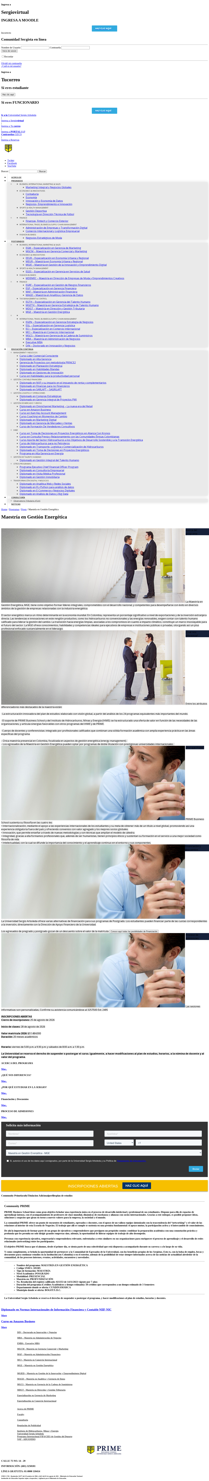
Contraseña (55, 47)
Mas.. (4, 1069)
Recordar (8, 56)
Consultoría (22, 1420)
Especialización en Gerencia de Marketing (36, 1395)
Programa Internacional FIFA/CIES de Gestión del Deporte (44, 1436)
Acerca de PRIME (25, 1409)
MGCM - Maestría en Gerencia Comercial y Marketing (42, 1349)
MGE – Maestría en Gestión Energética (35, 1365)
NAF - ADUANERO (26, 1439)
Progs (24, 509)
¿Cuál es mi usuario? (11, 66)
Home (4, 509)
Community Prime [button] (11, 1195)
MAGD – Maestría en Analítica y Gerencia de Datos (41, 1379)
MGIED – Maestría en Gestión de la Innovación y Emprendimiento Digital (51, 1373)
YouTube (11, 166)
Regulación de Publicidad (29, 1425)
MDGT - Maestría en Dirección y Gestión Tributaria (41, 1390)
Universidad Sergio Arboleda (30, 1434)
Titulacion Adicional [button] (38, 1195)
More (4, 1315)
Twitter (10, 160)
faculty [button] (24, 1195)
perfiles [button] (52, 1195)
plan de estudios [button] (64, 1195)
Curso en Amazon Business (18, 1321)
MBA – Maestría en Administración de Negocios (39, 1338)
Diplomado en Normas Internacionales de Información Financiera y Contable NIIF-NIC (56, 1309)
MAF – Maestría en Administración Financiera (38, 1354)
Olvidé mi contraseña (11, 63)
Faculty (20, 1414)
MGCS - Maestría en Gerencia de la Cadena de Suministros (44, 1384)
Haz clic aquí (136, 1185)
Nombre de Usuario (11, 47)
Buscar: (5, 171)
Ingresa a (12, 120)
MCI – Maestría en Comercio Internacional (37, 1360)
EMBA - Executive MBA (28, 1343)
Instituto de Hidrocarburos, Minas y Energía (37, 1431)
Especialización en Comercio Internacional (36, 1401)
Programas (14, 509)
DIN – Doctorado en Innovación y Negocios (37, 1332)
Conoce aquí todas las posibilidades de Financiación (134, 931)
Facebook (12, 163)
